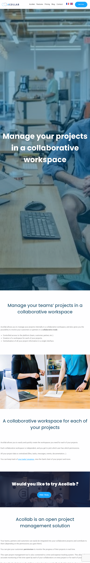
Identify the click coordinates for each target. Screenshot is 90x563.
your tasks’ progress (26, 459)
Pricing (47, 4)
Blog (53, 4)
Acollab (32, 4)
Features (39, 4)
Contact (60, 4)
